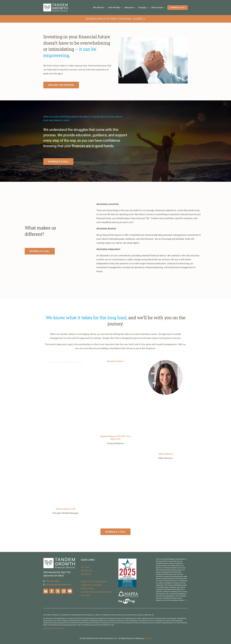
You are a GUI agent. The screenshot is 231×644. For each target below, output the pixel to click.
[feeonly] (126, 600)
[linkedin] (45, 591)
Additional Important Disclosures (53, 628)
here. (185, 600)
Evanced (147, 638)
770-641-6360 (52, 581)
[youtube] (69, 591)
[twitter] (57, 591)
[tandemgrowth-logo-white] (55, 4)
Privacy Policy (87, 588)
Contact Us (86, 574)
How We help (86, 570)
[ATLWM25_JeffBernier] (127, 559)
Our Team (85, 567)
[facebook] (51, 591)
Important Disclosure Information (96, 591)
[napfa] (128, 592)
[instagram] (63, 591)
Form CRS (85, 595)
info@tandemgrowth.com (58, 584)
